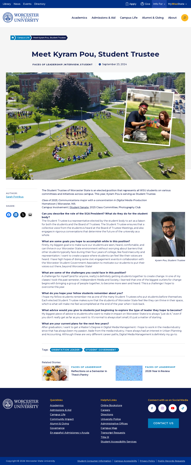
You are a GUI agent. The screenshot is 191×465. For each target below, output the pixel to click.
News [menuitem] (17, 4)
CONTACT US (163, 423)
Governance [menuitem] (57, 428)
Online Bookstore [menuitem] (111, 405)
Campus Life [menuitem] (129, 17)
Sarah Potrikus (15, 196)
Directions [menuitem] (107, 414)
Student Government (101, 349)
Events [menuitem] (27, 4)
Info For (158, 4)
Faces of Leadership (48, 64)
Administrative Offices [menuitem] (114, 423)
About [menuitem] (172, 17)
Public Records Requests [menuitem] (171, 461)
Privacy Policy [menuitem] (147, 461)
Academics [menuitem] (79, 17)
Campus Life (23, 38)
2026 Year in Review (157, 371)
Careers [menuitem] (105, 410)
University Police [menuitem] (111, 419)
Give (147, 4)
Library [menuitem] (7, 4)
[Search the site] (184, 17)
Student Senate (79, 207)
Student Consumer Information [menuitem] (94, 461)
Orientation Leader (65, 349)
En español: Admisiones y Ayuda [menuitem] (69, 432)
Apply (132, 4)
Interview (71, 64)
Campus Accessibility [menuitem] (125, 461)
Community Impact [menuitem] (62, 419)
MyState (176, 4)
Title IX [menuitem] (105, 437)
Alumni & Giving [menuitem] (153, 17)
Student (86, 64)
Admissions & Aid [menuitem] (103, 17)
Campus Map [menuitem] (109, 428)
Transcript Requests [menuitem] (113, 432)
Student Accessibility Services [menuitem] (119, 441)
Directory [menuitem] (39, 4)
